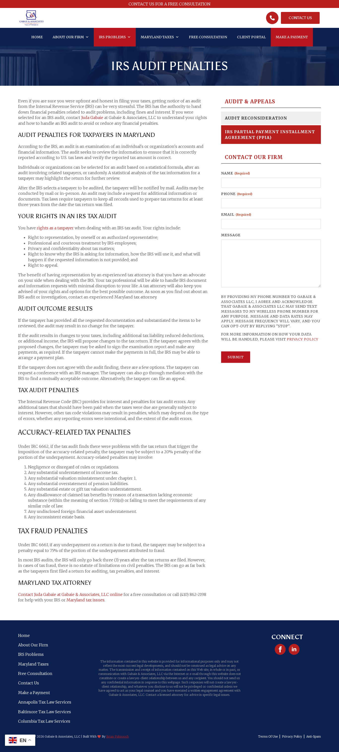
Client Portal (251, 37)
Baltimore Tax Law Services (44, 711)
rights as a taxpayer (55, 227)
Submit (236, 357)
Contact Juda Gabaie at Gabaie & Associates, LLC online (70, 594)
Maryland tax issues (85, 599)
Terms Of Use (268, 736)
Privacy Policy (302, 339)
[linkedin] (294, 649)
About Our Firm (68, 37)
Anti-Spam (313, 736)
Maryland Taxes (157, 37)
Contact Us (28, 682)
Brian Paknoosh (117, 736)
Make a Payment (292, 37)
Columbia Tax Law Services (44, 721)
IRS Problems (112, 37)
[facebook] (280, 649)
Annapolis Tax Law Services (44, 702)
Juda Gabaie (92, 117)
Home (37, 37)
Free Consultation (208, 37)
